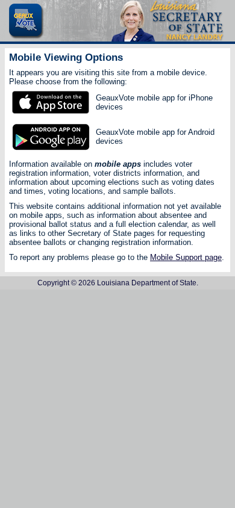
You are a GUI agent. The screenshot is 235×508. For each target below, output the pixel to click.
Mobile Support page (186, 257)
